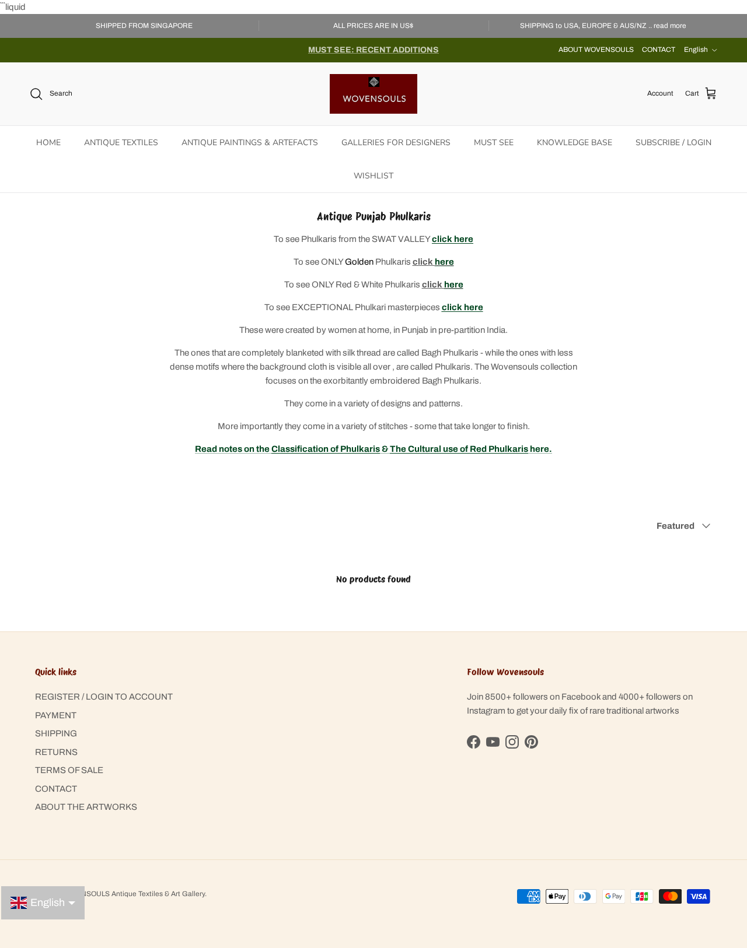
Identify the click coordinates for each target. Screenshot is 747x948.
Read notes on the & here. (373, 449)
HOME (48, 142)
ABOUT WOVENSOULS (596, 49)
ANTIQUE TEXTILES (121, 142)
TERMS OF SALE (69, 770)
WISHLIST (373, 175)
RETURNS (56, 752)
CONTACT (658, 49)
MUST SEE (494, 142)
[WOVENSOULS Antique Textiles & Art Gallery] (373, 94)
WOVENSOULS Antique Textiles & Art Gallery (132, 894)
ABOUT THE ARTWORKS (86, 807)
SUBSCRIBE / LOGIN (673, 142)
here (444, 261)
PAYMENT (55, 715)
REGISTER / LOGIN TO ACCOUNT (104, 696)
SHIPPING (56, 733)
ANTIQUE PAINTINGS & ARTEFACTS (249, 142)
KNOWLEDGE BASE (574, 142)
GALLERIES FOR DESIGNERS (396, 142)
